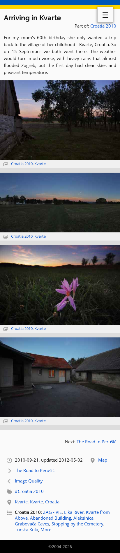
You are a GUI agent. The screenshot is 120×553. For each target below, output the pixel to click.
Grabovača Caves (32, 524)
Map (102, 460)
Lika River (74, 512)
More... (47, 529)
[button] (60, 120)
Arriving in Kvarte (32, 18)
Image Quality (29, 481)
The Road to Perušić (96, 441)
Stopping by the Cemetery (77, 524)
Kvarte (40, 163)
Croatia (52, 502)
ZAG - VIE (52, 512)
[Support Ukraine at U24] (60, 4)
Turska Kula (26, 529)
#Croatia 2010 (29, 491)
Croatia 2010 (103, 26)
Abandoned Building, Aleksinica (61, 518)
